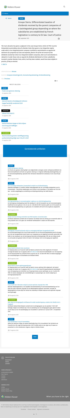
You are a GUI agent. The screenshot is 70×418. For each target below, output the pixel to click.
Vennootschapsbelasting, (31, 75)
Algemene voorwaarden (43, 409)
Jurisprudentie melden (7, 372)
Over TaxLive (4, 374)
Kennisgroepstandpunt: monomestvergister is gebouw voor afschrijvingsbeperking (29, 201)
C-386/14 (4, 64)
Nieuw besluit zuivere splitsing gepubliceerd (19, 265)
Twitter (7, 361)
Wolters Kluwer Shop (6, 391)
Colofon (3, 378)
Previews (7, 78)
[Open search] (64, 6)
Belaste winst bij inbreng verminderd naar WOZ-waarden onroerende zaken (27, 217)
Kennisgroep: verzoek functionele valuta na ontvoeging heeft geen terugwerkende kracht (31, 230)
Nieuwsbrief (8, 360)
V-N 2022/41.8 (33, 252)
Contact (3, 376)
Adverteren (4, 379)
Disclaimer (23, 409)
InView (3, 387)
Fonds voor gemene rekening (11, 91)
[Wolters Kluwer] (12, 7)
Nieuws (14, 71)
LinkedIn (7, 363)
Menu (6, 13)
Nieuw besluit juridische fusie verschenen (19, 248)
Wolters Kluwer (5, 389)
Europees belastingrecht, (15, 75)
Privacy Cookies (32, 409)
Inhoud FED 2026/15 (8, 113)
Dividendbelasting (44, 75)
